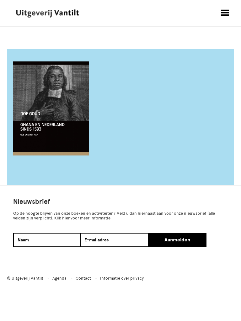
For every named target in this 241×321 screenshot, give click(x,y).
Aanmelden (177, 240)
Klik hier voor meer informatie (82, 218)
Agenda (59, 278)
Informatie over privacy (122, 278)
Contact (83, 278)
